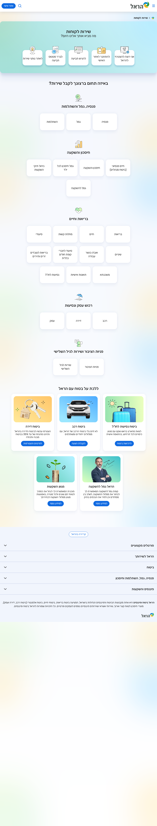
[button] (124, 55)
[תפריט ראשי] (153, 5)
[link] (101, 55)
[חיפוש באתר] (19, 5)
